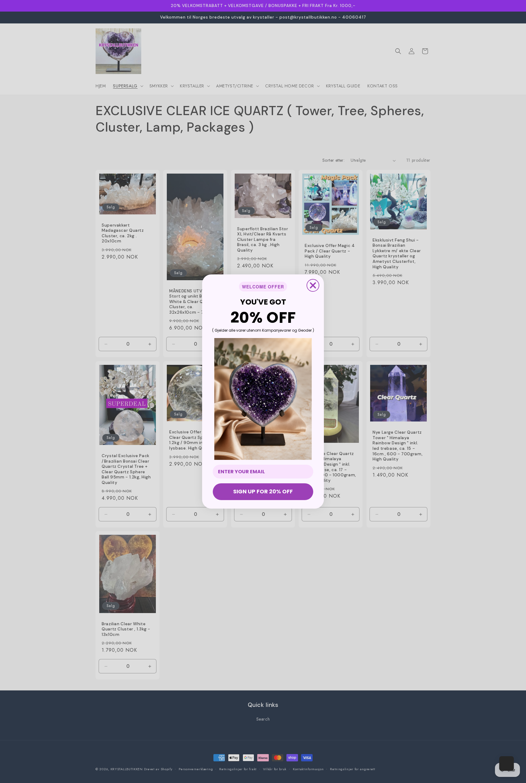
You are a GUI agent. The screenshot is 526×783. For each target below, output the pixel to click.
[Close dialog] (313, 285)
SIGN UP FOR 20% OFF (263, 491)
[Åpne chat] (506, 763)
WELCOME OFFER (263, 287)
